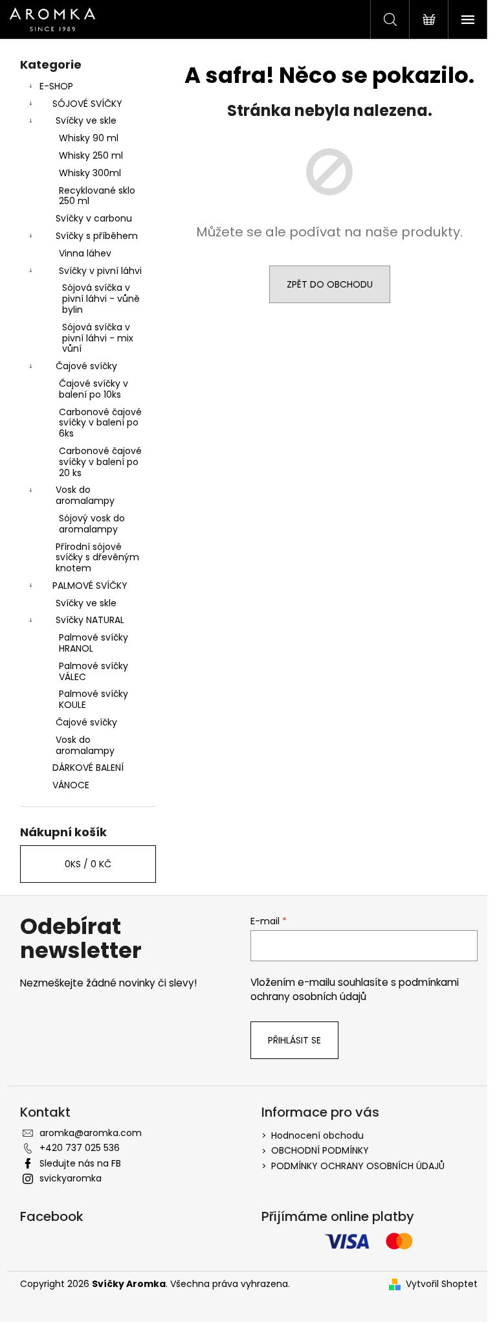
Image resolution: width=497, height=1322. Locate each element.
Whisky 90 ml (88, 137)
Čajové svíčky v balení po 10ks (93, 389)
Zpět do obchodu (330, 284)
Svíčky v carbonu (94, 218)
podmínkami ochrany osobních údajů (354, 989)
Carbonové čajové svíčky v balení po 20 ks (100, 461)
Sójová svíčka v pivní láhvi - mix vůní (97, 338)
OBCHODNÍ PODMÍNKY (320, 1150)
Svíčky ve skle (86, 120)
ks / (88, 864)
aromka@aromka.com (90, 1132)
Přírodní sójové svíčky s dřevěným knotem (97, 557)
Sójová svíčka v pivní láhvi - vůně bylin (101, 298)
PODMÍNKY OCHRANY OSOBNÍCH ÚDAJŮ (358, 1165)
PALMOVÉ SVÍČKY (89, 585)
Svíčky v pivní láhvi (100, 270)
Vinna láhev (85, 253)
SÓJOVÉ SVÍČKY (87, 103)
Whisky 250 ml (91, 155)
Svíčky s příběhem (97, 235)
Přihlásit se (294, 1040)
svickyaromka (70, 1178)
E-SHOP (56, 86)
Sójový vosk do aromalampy (92, 524)
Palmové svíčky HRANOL (93, 643)
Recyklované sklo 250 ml (97, 196)
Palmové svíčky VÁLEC (93, 671)
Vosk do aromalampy (85, 495)
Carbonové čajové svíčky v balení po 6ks (100, 422)
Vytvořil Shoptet (442, 1284)
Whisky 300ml (90, 172)
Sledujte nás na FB (80, 1163)
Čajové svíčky (86, 365)
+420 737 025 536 (79, 1147)
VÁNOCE (70, 785)
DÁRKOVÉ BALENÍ (88, 767)
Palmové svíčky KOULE (93, 699)
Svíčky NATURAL (90, 619)
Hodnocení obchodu (317, 1135)
